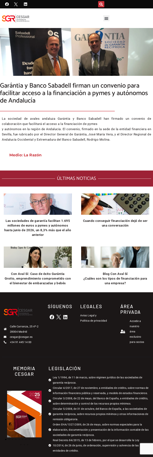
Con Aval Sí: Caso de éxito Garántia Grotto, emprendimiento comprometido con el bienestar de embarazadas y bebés (38, 278)
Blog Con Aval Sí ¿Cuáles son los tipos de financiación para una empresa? (115, 278)
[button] (101, 4)
